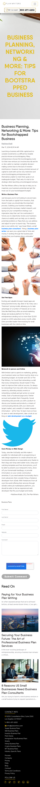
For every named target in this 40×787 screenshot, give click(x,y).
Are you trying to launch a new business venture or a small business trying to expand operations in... (20, 692)
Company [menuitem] (8, 758)
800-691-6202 (21, 10)
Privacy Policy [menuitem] (10, 773)
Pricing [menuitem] (7, 761)
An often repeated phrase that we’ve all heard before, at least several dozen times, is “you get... (20, 599)
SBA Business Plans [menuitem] (11, 731)
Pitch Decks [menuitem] (9, 736)
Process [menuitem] (7, 755)
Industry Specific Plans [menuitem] (13, 751)
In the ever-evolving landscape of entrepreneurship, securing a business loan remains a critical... (20, 644)
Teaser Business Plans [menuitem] (12, 728)
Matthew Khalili (7, 144)
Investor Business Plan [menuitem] (12, 733)
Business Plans (7, 502)
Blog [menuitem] (6, 766)
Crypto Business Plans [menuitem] (12, 746)
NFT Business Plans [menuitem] (11, 749)
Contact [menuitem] (8, 768)
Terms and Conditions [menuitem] (12, 771)
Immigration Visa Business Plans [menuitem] (16, 738)
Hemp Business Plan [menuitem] (12, 744)
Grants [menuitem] (7, 741)
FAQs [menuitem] (6, 763)
